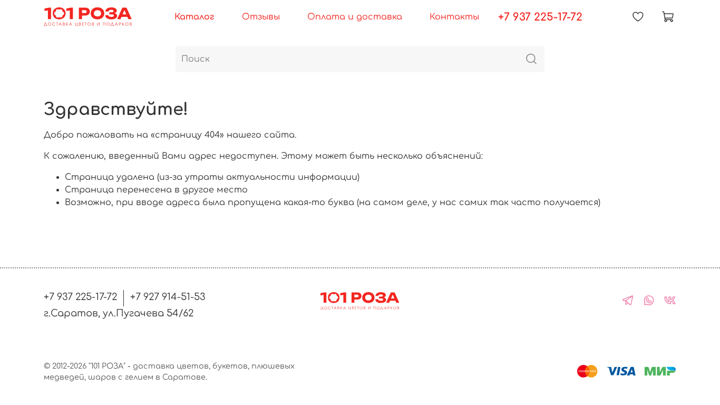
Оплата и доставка (354, 17)
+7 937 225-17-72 (540, 17)
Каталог (194, 17)
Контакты (454, 17)
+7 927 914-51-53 (168, 297)
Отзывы (261, 17)
